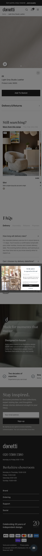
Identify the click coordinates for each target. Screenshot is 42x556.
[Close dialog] (39, 266)
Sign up (30, 285)
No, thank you (31, 288)
